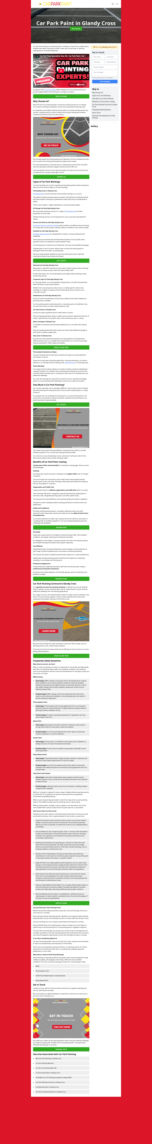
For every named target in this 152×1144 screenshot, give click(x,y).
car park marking (50, 90)
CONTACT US (61, 177)
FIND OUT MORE (61, 96)
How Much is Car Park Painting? (102, 98)
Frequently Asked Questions (101, 110)
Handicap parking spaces (41, 234)
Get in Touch (96, 113)
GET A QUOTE (61, 261)
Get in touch (76, 29)
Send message (105, 82)
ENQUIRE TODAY (61, 579)
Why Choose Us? (97, 92)
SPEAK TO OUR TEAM (61, 347)
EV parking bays (70, 211)
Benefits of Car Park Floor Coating (103, 101)
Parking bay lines (38, 194)
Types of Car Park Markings (101, 95)
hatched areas (70, 363)
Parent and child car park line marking (46, 225)
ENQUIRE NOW (61, 527)
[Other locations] (113, 4)
